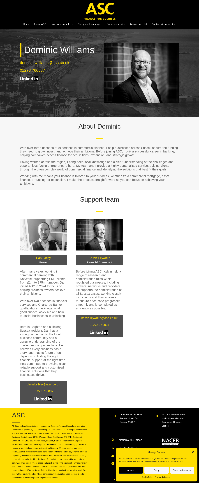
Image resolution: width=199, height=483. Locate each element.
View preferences (182, 470)
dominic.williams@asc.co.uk (44, 62)
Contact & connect (162, 24)
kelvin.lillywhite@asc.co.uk (99, 318)
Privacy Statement (162, 477)
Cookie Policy (147, 477)
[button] (192, 452)
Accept (130, 470)
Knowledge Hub (139, 24)
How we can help (60, 24)
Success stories (116, 24)
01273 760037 (32, 70)
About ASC (40, 24)
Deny (156, 470)
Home (26, 24)
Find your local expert (90, 24)
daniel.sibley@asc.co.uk (43, 384)
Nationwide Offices (130, 440)
